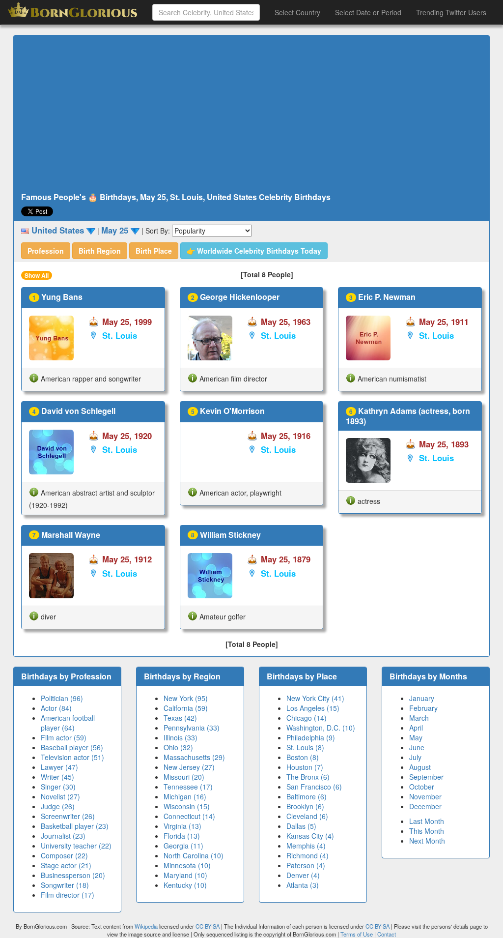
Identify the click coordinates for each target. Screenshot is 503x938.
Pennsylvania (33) (192, 728)
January (421, 698)
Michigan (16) (185, 796)
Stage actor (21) (66, 865)
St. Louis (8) (305, 747)
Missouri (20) (184, 777)
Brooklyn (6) (305, 806)
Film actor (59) (63, 737)
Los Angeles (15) (312, 708)
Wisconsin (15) (187, 806)
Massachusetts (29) (194, 757)
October (421, 786)
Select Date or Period (368, 12)
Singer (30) (58, 786)
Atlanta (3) (302, 885)
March (419, 718)
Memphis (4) (306, 845)
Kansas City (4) (310, 836)
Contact (386, 934)
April (416, 728)
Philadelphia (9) (310, 737)
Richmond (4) (307, 855)
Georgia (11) (183, 845)
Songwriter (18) (65, 885)
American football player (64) (68, 723)
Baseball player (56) (72, 747)
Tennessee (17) (188, 786)
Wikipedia (146, 926)
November (425, 796)
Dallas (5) (301, 826)
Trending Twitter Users (451, 12)
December (425, 806)
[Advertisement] (251, 114)
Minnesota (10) (187, 865)
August (420, 767)
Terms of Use (357, 934)
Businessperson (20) (73, 875)
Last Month (426, 821)
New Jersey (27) (189, 767)
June (416, 747)
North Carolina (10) (194, 855)
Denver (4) (303, 875)
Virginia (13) (182, 826)
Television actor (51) (72, 757)
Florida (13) (182, 836)
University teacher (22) (76, 845)
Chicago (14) (306, 718)
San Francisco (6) (314, 786)
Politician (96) (62, 698)
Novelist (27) (60, 796)
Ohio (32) (178, 747)
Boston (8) (302, 757)
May (415, 737)
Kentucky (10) (185, 885)
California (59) (186, 708)
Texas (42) (180, 718)
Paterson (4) (305, 865)
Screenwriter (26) (68, 816)
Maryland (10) (185, 875)
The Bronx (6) (308, 777)
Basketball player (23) (75, 826)
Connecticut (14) (189, 816)
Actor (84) (56, 708)
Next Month (427, 841)
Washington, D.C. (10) (320, 728)
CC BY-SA (208, 926)
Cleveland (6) (307, 816)
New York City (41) (315, 698)
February (423, 708)
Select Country (297, 12)
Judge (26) (58, 806)
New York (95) (186, 698)
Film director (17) (67, 895)
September (426, 777)
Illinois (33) (180, 737)
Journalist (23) (63, 836)
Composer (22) (64, 855)
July (415, 757)
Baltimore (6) (306, 796)
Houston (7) (304, 767)
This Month (426, 831)
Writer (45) (57, 777)
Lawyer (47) (59, 767)
